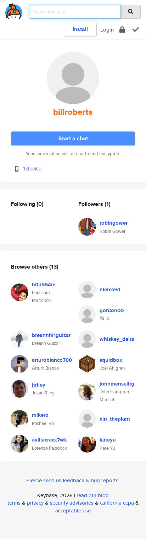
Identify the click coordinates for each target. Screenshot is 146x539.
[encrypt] (122, 29)
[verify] (136, 29)
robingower (114, 223)
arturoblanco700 (52, 360)
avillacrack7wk (49, 440)
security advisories (72, 502)
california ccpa (117, 502)
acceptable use (73, 510)
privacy (35, 502)
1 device (32, 168)
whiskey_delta (117, 339)
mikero (40, 415)
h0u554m (44, 284)
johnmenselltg (117, 384)
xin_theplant (115, 419)
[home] (13, 10)
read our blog (93, 495)
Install (80, 29)
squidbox (111, 360)
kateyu (108, 440)
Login (107, 29)
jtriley (38, 385)
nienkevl (110, 289)
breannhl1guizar (51, 335)
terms (14, 502)
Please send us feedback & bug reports (72, 480)
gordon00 (112, 310)
